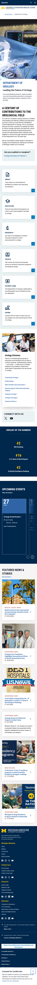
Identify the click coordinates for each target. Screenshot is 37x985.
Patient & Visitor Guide (7, 870)
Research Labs (5, 887)
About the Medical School (8, 911)
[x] (5, 418)
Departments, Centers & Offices (10, 909)
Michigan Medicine (8, 843)
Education (5, 901)
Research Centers (6, 890)
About (3, 846)
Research (4, 882)
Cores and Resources (7, 892)
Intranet (3, 914)
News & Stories (5, 856)
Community (4, 851)
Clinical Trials (5, 885)
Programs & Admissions (8, 904)
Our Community (5, 906)
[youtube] (11, 418)
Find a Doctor (5, 868)
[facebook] (2, 861)
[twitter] (9, 861)
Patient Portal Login (7, 873)
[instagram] (6, 861)
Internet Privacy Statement (10, 981)
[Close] (33, 971)
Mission (3, 849)
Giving (3, 854)
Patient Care (6, 865)
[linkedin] (9, 897)
